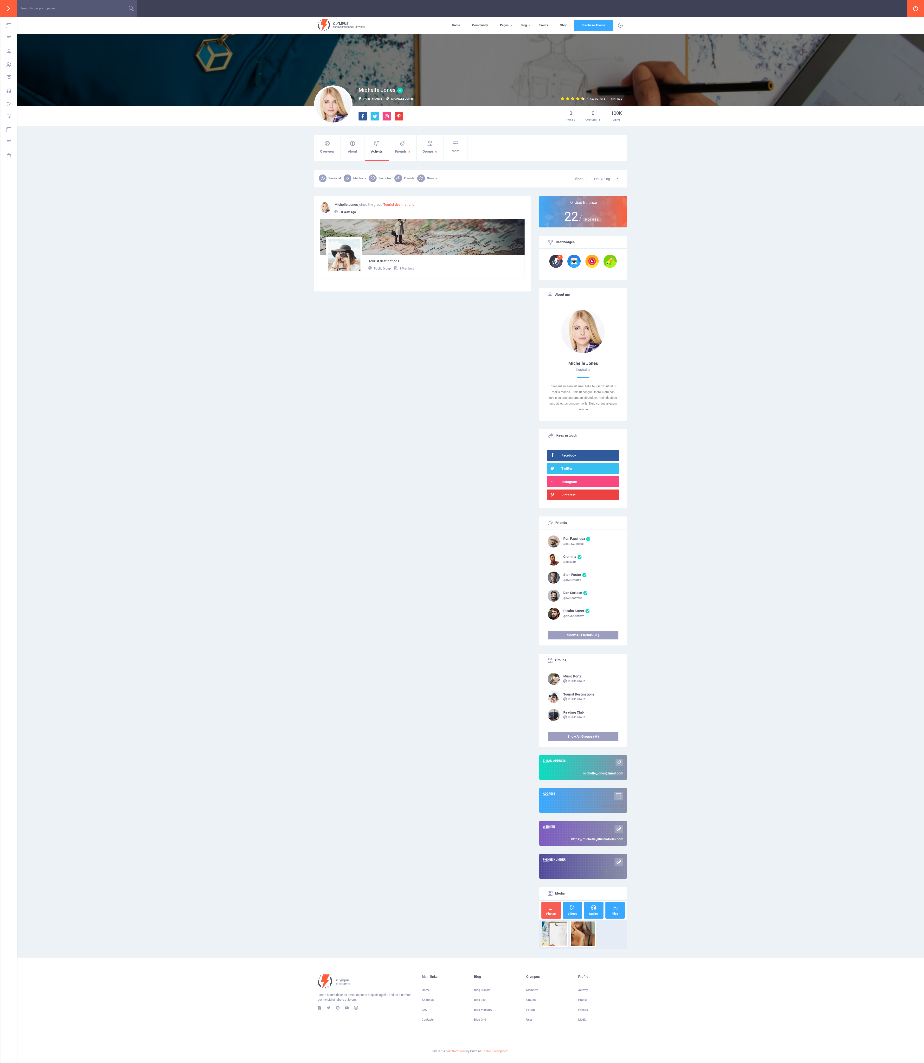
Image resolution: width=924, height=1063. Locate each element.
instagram (569, 482)
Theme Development (495, 1051)
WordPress (458, 1051)
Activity (377, 151)
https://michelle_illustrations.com (597, 839)
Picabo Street (573, 611)
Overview (327, 151)
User (529, 1019)
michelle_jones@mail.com (603, 773)
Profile (582, 1000)
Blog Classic (482, 990)
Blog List (480, 1000)
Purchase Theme (593, 25)
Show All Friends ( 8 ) (583, 635)
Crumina (569, 557)
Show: (579, 178)
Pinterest (568, 495)
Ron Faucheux (574, 539)
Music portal (573, 676)
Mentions (359, 178)
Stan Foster (572, 575)
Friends (402, 151)
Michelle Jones (346, 204)
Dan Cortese (572, 593)
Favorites (385, 178)
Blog (524, 25)
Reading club (573, 712)
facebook (568, 455)
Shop (563, 25)
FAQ (424, 1009)
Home (456, 25)
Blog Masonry (483, 1009)
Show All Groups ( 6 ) (583, 736)
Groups (430, 151)
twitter (566, 468)
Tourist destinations (398, 204)
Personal (334, 178)
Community (480, 25)
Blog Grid (480, 1019)
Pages (504, 25)
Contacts (428, 1019)
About (352, 151)
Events (543, 25)
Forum (530, 1009)
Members (532, 990)
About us (428, 1000)
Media (582, 1019)
